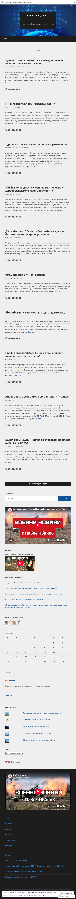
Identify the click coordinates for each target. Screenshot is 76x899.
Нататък (40, 83)
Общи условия (10, 840)
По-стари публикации (38, 484)
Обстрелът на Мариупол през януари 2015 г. (39, 740)
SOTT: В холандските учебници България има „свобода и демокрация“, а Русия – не (34, 189)
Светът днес (38, 15)
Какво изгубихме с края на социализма (37, 720)
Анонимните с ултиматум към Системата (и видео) (37, 396)
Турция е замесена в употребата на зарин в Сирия (36, 144)
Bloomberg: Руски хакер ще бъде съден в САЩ (35, 312)
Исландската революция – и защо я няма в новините (42, 713)
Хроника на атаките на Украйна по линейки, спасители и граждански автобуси (33, 594)
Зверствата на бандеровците (16, 861)
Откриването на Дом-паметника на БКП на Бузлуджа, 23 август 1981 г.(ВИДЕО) (34, 866)
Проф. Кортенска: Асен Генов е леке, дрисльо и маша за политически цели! (35, 354)
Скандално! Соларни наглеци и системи (37, 733)
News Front (11, 681)
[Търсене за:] (38, 498)
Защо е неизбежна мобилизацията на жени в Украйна (24, 583)
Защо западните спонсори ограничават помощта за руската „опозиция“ (31, 588)
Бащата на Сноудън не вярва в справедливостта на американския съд (37, 441)
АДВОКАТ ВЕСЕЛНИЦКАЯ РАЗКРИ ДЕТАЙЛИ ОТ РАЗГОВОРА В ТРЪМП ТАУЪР (35, 62)
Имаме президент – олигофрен (25, 274)
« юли (7, 672)
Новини (8, 855)
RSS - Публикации (13, 762)
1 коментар (18, 107)
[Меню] (6, 39)
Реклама (8, 846)
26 (26, 661)
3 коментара (19, 400)
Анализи (8, 829)
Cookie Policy (41, 896)
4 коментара (18, 278)
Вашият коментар (21, 67)
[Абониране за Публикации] (6, 762)
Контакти (8, 835)
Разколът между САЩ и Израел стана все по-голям (24, 599)
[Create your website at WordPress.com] (38, 2)
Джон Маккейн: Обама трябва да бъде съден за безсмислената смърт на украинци (34, 233)
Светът (8, 818)
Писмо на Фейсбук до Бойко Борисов (36, 727)
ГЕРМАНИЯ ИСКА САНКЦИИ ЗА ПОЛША (30, 104)
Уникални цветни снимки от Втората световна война (24, 872)
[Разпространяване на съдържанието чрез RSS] (6, 681)
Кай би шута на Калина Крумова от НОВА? (20, 877)
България (8, 824)
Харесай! (8, 695)
